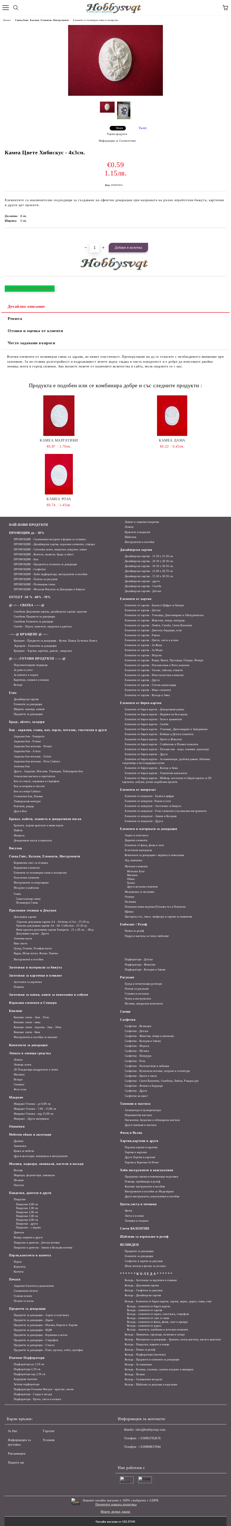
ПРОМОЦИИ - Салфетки (30, 569)
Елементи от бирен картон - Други (146, 754)
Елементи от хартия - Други (142, 680)
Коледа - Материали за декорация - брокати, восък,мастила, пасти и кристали (173, 1339)
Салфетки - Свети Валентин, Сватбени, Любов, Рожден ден (162, 1080)
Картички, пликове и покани (31, 679)
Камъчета (19, 1266)
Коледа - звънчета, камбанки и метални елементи (157, 1329)
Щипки (129, 911)
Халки (131, 882)
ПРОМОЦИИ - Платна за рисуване (36, 579)
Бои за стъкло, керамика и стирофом (37, 781)
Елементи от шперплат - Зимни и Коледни (151, 816)
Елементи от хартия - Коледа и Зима (147, 695)
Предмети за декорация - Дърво (33, 1320)
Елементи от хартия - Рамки (142, 635)
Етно (12, 693)
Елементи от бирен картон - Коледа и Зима (151, 768)
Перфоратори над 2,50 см (29, 1374)
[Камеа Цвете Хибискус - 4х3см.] (115, 94)
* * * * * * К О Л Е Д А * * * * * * (146, 1273)
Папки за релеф (134, 930)
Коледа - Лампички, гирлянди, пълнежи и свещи (155, 1334)
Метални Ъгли (135, 871)
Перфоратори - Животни (140, 964)
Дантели (19, 1232)
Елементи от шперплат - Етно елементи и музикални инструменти (165, 811)
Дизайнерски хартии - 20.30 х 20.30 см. (149, 561)
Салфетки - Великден (138, 1026)
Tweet (143, 128)
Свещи (125, 1011)
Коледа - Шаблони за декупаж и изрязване (151, 1384)
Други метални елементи (142, 886)
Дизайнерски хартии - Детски (143, 591)
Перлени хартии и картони (141, 1147)
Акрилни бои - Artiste (27, 751)
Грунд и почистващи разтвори (143, 983)
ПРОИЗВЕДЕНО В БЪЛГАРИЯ (29, 288)
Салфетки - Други (136, 1090)
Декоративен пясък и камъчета (33, 840)
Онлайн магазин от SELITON (115, 1521)
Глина (17, 893)
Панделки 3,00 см (27, 1216)
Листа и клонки (134, 1215)
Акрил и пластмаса (136, 835)
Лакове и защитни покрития (142, 522)
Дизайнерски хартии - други (142, 581)
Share (119, 128)
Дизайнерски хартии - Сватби (143, 586)
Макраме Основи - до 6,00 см (32, 1103)
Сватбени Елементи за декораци (33, 621)
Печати (14, 1279)
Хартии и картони (136, 1152)
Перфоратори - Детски (139, 959)
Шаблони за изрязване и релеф (144, 1236)
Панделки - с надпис (28, 1227)
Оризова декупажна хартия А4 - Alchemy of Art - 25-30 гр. (53, 921)
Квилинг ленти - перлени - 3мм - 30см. (38, 1027)
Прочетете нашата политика (116, 1504)
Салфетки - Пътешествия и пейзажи (147, 1066)
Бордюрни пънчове (25, 1379)
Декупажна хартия (25, 916)
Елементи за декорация (28, 704)
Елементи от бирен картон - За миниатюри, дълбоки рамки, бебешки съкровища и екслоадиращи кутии (166, 761)
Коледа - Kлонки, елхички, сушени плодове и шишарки (159, 1369)
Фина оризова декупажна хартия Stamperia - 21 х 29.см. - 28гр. (55, 929)
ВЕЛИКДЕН (129, 1244)
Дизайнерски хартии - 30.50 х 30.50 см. (149, 566)
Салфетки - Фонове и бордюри (144, 1085)
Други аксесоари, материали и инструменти (41, 1156)
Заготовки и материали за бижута (35, 967)
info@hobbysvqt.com (150, 1429)
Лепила (129, 526)
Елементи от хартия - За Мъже (144, 650)
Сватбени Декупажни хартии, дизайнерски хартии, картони (50, 611)
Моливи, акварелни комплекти (144, 1003)
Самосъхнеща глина (28, 898)
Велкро (18, 1079)
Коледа (18, 684)
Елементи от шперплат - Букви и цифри (149, 796)
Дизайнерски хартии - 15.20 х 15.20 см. (149, 556)
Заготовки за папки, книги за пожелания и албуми (48, 994)
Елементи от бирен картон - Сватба (147, 724)
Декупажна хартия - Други (32, 933)
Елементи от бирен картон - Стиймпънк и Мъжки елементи (161, 744)
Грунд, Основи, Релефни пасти (33, 948)
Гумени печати (23, 1296)
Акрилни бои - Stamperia (29, 736)
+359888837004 (149, 1447)
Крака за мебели (24, 1150)
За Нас (12, 1431)
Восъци (18, 1170)
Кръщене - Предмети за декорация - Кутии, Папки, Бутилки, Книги (55, 640)
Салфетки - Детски (136, 1031)
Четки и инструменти (138, 998)
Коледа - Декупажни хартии (142, 1285)
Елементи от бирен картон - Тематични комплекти (156, 773)
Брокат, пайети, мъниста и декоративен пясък (45, 819)
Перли (17, 1261)
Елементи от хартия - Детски (143, 610)
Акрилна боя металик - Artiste (32, 756)
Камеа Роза (58, 499)
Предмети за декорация (28, 714)
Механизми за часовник (139, 891)
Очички (129, 896)
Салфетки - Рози (135, 1061)
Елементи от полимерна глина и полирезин (95, 20)
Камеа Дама (172, 440)
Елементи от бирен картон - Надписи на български (156, 714)
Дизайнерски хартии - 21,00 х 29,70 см (149, 571)
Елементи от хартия (135, 599)
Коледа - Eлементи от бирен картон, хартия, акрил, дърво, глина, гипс (168, 1301)
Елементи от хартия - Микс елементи (148, 690)
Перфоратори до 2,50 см (29, 1364)
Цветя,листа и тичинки (138, 1204)
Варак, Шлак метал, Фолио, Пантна (36, 953)
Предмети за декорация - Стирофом (36, 1340)
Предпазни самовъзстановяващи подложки (151, 1176)
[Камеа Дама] (172, 415)
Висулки (15, 848)
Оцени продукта (117, 134)
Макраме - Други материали (31, 1118)
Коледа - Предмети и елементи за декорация (152, 1359)
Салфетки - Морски (137, 1046)
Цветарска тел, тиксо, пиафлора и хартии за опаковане (158, 916)
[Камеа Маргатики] (59, 415)
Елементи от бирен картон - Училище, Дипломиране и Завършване (166, 729)
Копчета (18, 1271)
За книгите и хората (26, 674)
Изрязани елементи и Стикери (33, 1002)
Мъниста (19, 835)
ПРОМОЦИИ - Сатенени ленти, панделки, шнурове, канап (50, 549)
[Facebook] (123, 1456)
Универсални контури (27, 801)
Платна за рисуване (137, 988)
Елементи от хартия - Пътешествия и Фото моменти (157, 665)
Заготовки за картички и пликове (35, 975)
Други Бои (20, 811)
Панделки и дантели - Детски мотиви (37, 1242)
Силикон (19, 1084)
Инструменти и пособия (139, 542)
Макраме (16, 1097)
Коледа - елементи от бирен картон (148, 1306)
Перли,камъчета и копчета (30, 1255)
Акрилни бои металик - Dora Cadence (37, 761)
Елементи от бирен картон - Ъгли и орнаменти (153, 719)
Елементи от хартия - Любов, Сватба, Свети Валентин (158, 625)
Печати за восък (24, 1301)
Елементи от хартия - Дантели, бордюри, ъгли (153, 630)
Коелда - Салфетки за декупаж (143, 1290)
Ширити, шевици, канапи (29, 709)
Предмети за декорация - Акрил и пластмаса (41, 1315)
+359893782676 (149, 1438)
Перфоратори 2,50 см (27, 1369)
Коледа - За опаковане (138, 1364)
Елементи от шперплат (138, 789)
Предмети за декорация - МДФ (33, 1330)
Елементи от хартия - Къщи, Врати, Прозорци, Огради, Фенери (164, 660)
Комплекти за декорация (28, 1045)
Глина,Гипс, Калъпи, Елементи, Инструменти (42, 20)
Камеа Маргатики (59, 440)
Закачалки (20, 1146)
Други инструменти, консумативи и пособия (152, 1196)
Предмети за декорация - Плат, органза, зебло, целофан (48, 1350)
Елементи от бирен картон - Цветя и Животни (153, 739)
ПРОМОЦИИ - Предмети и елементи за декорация (45, 564)
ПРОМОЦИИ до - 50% (26, 533)
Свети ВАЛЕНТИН (134, 1228)
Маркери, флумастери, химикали (34, 1175)
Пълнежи (130, 901)
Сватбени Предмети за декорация (34, 616)
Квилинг (16, 1011)
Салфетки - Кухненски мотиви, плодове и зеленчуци (157, 1071)
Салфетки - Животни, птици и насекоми (149, 1036)
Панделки (20, 1199)
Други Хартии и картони (140, 1157)
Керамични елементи (27, 867)
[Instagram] (133, 1456)
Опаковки (17, 1126)
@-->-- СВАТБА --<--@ (26, 605)
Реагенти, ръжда (24, 806)
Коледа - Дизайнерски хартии (143, 1295)
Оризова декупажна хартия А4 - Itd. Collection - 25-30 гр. (52, 925)
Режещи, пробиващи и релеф (142, 1181)
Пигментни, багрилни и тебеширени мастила (152, 1120)
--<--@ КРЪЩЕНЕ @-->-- (29, 634)
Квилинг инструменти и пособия (145, 1186)
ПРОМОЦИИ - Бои (26, 559)
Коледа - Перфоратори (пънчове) (145, 1354)
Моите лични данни (115, 1511)
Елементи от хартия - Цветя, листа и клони (151, 640)
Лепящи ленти (22, 1064)
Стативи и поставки (137, 993)
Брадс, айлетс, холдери (26, 722)
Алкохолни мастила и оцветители (34, 776)
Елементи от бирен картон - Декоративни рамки (154, 709)
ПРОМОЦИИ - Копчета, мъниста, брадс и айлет (44, 554)
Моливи (19, 1180)
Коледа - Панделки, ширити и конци (147, 1344)
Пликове (19, 986)
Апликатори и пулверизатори (143, 1110)
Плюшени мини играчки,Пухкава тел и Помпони (155, 906)
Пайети (18, 830)
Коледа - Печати (135, 1374)
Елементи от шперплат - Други (144, 821)
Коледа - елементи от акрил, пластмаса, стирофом (158, 1314)
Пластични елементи (26, 877)
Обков (131, 879)
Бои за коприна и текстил (29, 786)
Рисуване (127, 977)
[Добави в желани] (223, 235)
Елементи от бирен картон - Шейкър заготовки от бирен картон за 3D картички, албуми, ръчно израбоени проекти (167, 780)
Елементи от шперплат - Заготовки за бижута (153, 806)
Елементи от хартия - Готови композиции (150, 685)
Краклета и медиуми (137, 532)
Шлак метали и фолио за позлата (145, 1266)
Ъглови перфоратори (26, 1384)
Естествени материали (138, 850)
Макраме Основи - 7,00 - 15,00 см (35, 1108)
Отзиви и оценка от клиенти (35, 330)
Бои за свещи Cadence (27, 791)
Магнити (132, 875)
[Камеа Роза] (59, 474)
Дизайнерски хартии (26, 699)
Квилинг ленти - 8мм (27, 1032)
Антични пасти (23, 938)
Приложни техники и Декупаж (33, 910)
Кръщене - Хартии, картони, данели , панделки (43, 650)
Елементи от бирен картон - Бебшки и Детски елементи (159, 734)
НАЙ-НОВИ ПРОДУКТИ (28, 524)
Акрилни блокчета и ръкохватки (34, 1285)
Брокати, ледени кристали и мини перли (38, 825)
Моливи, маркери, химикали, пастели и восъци (46, 1164)
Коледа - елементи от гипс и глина (148, 1318)
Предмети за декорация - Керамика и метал (41, 1335)
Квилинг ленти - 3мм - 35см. (32, 1017)
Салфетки (127, 1019)
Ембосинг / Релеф (133, 924)
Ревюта (15, 318)
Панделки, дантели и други (30, 1193)
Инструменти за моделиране (31, 882)
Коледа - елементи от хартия (144, 1310)
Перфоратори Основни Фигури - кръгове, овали (44, 1389)
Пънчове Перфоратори (27, 1358)
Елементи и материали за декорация (148, 829)
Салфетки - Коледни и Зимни (143, 1041)
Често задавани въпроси (31, 343)
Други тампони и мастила (140, 1125)
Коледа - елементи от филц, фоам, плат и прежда (157, 1321)
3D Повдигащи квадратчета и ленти (36, 1069)
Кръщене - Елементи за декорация (35, 645)
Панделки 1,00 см (27, 1208)
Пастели (19, 1185)
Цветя (128, 1210)
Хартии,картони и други (139, 1141)
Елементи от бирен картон (140, 703)
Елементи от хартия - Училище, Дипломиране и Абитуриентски (164, 615)
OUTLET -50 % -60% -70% (30, 597)
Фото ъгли (20, 1089)
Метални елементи (136, 866)
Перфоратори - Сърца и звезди (33, 1394)
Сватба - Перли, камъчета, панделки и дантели (43, 626)
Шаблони (130, 537)
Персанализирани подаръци (31, 665)
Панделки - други (27, 1223)
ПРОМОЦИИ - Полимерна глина (34, 584)
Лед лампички (133, 860)
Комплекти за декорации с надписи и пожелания (154, 855)
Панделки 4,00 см (27, 1219)
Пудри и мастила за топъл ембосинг (147, 936)
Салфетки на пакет (136, 1096)
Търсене (49, 1431)
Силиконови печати (26, 1290)
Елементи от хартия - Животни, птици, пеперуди (155, 620)
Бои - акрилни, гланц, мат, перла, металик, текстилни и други (58, 730)
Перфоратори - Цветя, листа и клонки (37, 1399)
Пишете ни (16, 1462)
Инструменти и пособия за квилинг (36, 1037)
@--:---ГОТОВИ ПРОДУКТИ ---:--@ (37, 658)
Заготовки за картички (28, 982)
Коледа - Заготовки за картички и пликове (151, 1280)
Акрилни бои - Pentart (27, 741)
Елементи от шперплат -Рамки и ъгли (148, 801)
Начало (7, 20)
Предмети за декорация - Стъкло (34, 1345)
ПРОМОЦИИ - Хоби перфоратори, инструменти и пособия (51, 574)
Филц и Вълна (131, 1132)
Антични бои (22, 766)
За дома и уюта (23, 670)
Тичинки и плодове (136, 1220)
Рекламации (17, 1453)
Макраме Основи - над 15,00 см (33, 1113)
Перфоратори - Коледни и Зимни (145, 969)
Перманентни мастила (138, 1115)
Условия (49, 1440)
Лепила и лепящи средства (30, 1053)
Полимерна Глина (27, 902)
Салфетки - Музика (137, 1050)
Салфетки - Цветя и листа (141, 1075)
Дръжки (18, 1141)
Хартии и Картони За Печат (142, 1162)
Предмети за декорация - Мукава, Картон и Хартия (46, 1325)
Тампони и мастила (135, 1103)
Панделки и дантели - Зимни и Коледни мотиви (43, 1247)
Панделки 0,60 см (27, 1204)
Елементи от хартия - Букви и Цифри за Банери (154, 605)
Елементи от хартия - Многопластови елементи (154, 675)
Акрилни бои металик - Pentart (33, 746)
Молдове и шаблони (26, 887)
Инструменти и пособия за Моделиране (149, 1191)
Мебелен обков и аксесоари (30, 1134)
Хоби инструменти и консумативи (146, 1170)
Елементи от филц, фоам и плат (144, 845)
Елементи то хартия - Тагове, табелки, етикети (154, 670)
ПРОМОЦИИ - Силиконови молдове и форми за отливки (49, 539)
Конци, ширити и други (28, 1237)
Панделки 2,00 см (27, 1212)
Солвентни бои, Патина (28, 796)
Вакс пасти (20, 943)
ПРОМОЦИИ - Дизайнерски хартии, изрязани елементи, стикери (54, 544)
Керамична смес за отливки (31, 862)
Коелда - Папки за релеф (140, 1349)
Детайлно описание (26, 306)
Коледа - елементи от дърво (144, 1325)
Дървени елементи (136, 840)
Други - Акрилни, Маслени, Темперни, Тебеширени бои (48, 771)
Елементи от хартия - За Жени (143, 645)
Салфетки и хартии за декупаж (144, 1261)
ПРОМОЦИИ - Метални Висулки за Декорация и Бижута (49, 589)
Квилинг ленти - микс (27, 1022)
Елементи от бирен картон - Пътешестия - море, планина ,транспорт (167, 749)
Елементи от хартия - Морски (143, 655)
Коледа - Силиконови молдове (143, 1379)
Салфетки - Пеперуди (138, 1055)
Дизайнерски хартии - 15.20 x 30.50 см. (149, 576)
